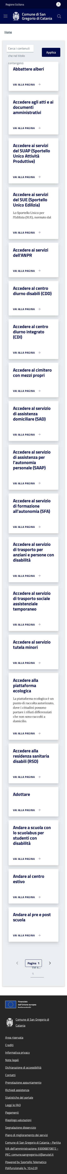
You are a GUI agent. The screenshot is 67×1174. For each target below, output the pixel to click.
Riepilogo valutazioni (18, 1120)
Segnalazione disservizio (20, 1127)
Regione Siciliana (15, 4)
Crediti (9, 1045)
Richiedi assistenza (17, 1090)
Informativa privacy (17, 1052)
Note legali (12, 1060)
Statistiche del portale (19, 1097)
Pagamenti (12, 1112)
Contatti (10, 1075)
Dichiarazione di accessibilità (23, 1067)
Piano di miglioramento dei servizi (26, 1135)
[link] (27, 84)
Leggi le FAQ (13, 1105)
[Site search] (59, 16)
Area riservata (14, 1037)
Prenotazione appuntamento (23, 1082)
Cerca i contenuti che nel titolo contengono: (19, 55)
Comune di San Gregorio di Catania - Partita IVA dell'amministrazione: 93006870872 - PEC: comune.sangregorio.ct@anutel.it (33, 1148)
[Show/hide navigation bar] (5, 16)
